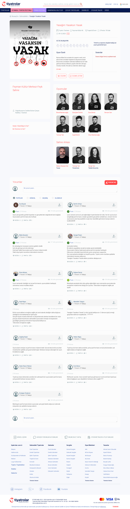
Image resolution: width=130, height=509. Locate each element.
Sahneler (85, 10)
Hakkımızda (14, 452)
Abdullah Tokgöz (79, 301)
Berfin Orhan (78, 204)
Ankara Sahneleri (53, 462)
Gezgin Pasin (78, 235)
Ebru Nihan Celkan (108, 468)
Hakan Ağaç (77, 337)
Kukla (31, 474)
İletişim (13, 449)
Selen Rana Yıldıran (25, 366)
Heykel (68, 465)
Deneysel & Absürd (35, 468)
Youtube (64, 489)
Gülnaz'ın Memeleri (90, 465)
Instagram (18, 489)
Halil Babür (106, 474)
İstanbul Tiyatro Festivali (22, 10)
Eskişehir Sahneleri (53, 471)
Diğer (68, 477)
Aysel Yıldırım (107, 452)
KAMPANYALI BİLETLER (55, 10)
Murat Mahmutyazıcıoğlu (110, 477)
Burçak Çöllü (107, 462)
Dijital (68, 471)
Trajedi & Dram (92, 30)
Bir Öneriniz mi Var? (19, 129)
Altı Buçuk (88, 455)
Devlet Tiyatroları (34, 452)
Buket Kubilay (107, 458)
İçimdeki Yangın (89, 471)
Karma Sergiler (71, 458)
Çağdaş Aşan (23, 337)
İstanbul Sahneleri (53, 458)
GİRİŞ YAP (108, 4)
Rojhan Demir (78, 272)
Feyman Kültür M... (78, 30)
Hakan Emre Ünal (108, 471)
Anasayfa (15, 16)
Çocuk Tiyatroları (72, 10)
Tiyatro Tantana (64, 30)
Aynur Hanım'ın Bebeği (91, 462)
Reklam (13, 458)
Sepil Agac (22, 301)
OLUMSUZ (58, 198)
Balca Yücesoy (107, 455)
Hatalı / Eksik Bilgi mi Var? (21, 126)
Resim (68, 462)
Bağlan (125, 4)
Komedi (32, 462)
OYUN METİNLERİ (96, 10)
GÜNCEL (32, 198)
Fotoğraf (69, 468)
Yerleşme (69, 474)
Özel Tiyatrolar (34, 449)
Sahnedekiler (24, 16)
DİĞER (107, 10)
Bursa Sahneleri (52, 465)
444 (86, 449)
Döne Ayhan (23, 272)
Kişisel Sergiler (71, 455)
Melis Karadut (23, 235)
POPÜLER (19, 198)
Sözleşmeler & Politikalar (18, 455)
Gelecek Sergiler (71, 452)
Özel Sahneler (52, 449)
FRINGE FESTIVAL (39, 10)
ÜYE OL (116, 4)
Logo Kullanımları (16, 462)
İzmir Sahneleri (52, 468)
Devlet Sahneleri (52, 452)
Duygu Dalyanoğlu (108, 465)
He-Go (87, 468)
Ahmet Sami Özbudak (109, 449)
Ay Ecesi (87, 458)
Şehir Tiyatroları (34, 455)
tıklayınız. (103, 506)
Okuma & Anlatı (34, 477)
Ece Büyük (22, 204)
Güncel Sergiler (71, 449)
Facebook (47, 489)
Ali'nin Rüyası (89, 452)
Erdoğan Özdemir (24, 393)
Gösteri (32, 471)
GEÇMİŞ (45, 198)
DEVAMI (58, 69)
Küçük (87, 477)
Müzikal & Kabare (35, 465)
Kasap (87, 474)
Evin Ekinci (77, 366)
